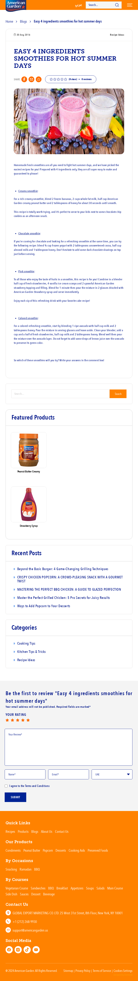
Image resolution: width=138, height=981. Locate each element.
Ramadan (25, 869)
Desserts (61, 850)
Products (23, 831)
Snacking (11, 869)
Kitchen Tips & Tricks (31, 651)
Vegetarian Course (17, 888)
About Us (46, 831)
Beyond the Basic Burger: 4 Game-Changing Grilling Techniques (62, 569)
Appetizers (77, 888)
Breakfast (62, 888)
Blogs (23, 21)
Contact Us (61, 831)
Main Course (115, 888)
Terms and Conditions (37, 786)
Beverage (49, 894)
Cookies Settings (123, 970)
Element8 (128, 975)
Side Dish (11, 894)
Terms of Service (102, 970)
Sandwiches (38, 888)
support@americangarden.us (30, 930)
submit (15, 797)
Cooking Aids (77, 850)
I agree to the (29, 786)
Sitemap (68, 970)
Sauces (24, 894)
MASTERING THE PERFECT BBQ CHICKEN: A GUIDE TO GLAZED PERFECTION (69, 589)
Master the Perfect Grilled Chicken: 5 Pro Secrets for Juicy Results (63, 597)
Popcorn (48, 850)
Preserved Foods (98, 850)
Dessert (35, 894)
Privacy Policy (82, 970)
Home (9, 21)
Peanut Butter (31, 850)
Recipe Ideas (26, 660)
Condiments (13, 850)
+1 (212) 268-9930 (25, 922)
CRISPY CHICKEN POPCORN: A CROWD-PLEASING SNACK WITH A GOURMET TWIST (70, 579)
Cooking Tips (26, 643)
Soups (90, 888)
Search (118, 393)
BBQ (37, 869)
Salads (100, 888)
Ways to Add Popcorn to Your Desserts (43, 606)
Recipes (10, 831)
